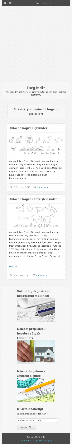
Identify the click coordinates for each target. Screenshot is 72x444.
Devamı (14, 266)
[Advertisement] (36, 44)
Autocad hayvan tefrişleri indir (33, 199)
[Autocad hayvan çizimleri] (36, 158)
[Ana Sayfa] (5, 3)
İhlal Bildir (26, 440)
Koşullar (38, 440)
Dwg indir (36, 87)
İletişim (48, 440)
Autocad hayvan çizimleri (29, 128)
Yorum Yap (42, 187)
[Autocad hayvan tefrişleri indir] (36, 229)
